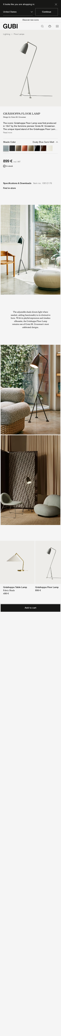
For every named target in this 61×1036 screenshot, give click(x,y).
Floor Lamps (19, 34)
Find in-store (9, 188)
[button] (50, 26)
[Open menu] (57, 26)
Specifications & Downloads (17, 183)
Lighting (6, 34)
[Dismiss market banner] (56, 4)
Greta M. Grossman (18, 117)
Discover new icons (31, 20)
